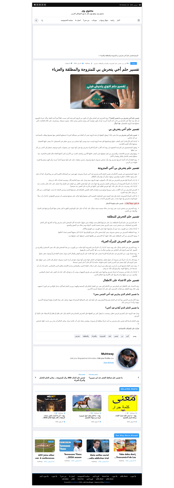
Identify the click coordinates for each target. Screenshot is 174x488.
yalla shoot (123, 476)
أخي (126, 63)
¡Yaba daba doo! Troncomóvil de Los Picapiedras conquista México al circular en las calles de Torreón (77, 456)
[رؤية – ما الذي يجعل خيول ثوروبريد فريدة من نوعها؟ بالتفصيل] (87, 403)
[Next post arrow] (35, 377)
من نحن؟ (86, 20)
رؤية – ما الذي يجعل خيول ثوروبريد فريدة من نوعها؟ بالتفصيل (90, 417)
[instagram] (37, 5)
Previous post (93, 374)
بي (123, 63)
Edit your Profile (104, 358)
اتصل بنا (78, 20)
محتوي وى (87, 11)
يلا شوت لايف (44, 476)
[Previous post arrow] (138, 377)
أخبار (118, 20)
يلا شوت (133, 476)
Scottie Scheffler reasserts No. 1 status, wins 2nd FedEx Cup (133, 457)
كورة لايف (95, 476)
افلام (73, 479)
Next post (82, 374)
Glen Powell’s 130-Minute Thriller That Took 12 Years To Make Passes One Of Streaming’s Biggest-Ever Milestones (104, 457)
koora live (105, 476)
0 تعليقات (67, 63)
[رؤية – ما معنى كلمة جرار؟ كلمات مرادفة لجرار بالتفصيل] (122, 403)
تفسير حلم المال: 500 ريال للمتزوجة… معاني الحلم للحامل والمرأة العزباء (62, 379)
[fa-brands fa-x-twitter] (42, 5)
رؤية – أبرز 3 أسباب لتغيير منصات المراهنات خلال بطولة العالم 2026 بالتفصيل (54, 417)
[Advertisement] (87, 41)
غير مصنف (57, 441)
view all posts (109, 362)
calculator (65, 479)
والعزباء (106, 63)
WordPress (107, 482)
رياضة (112, 20)
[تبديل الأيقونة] (138, 20)
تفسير (119, 63)
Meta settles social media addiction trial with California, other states (49, 457)
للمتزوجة (111, 63)
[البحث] (42, 20)
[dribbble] (40, 5)
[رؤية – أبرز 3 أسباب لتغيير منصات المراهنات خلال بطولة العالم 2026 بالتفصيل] (51, 403)
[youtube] (35, 5)
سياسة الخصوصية (67, 20)
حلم (116, 63)
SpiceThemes (74, 482)
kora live (80, 479)
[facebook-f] (45, 5)
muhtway (87, 63)
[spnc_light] (36, 20)
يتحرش (96, 63)
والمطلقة (101, 63)
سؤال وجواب (103, 20)
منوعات (94, 20)
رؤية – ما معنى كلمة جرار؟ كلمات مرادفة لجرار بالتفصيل (126, 417)
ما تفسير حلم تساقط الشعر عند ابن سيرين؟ (106, 378)
